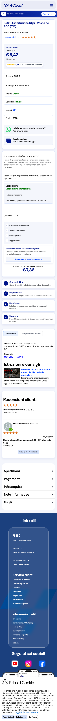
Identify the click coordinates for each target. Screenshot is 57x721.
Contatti (16, 587)
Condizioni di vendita (21, 579)
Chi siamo (17, 619)
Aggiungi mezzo (48, 14)
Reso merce (18, 599)
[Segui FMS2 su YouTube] (15, 664)
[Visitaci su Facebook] (42, 664)
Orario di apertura (20, 583)
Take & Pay (17, 627)
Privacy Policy (18, 639)
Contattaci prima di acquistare (28, 259)
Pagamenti (17, 595)
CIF (14, 110)
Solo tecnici (21, 717)
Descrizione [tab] (10, 333)
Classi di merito (19, 631)
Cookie (16, 643)
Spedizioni (17, 591)
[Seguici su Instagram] (28, 664)
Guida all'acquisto (20, 603)
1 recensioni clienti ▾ (12, 37)
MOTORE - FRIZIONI (13, 356)
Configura (32, 717)
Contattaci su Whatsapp (23, 623)
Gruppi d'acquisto (20, 635)
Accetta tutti (8, 717)
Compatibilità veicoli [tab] (31, 333)
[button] (52, 5)
